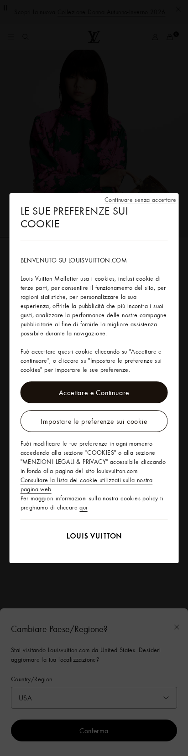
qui (83, 507)
